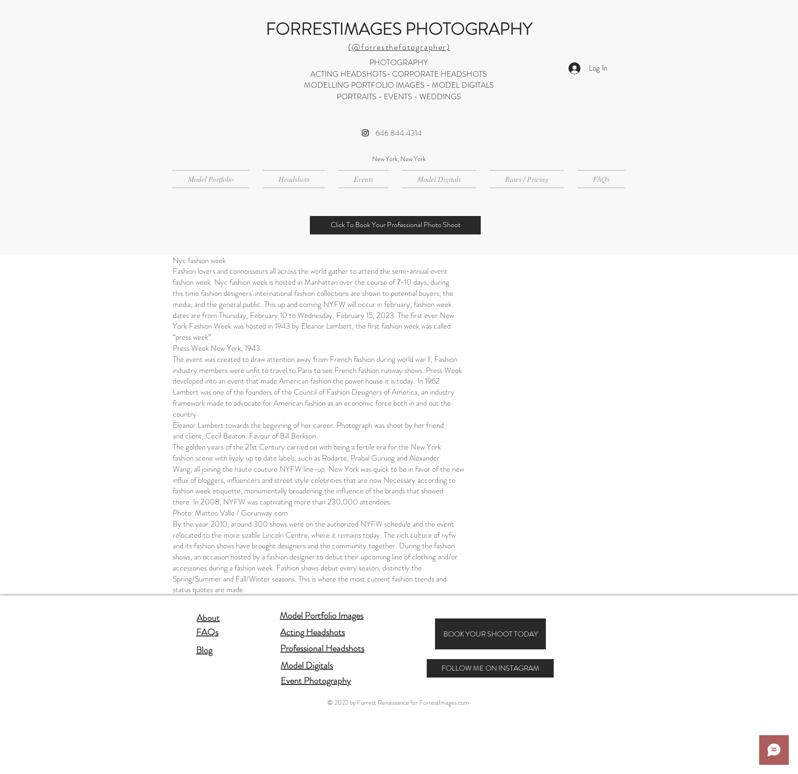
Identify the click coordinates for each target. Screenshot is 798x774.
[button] (294, 179)
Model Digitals (307, 665)
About (208, 617)
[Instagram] (365, 133)
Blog (204, 650)
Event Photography (316, 680)
